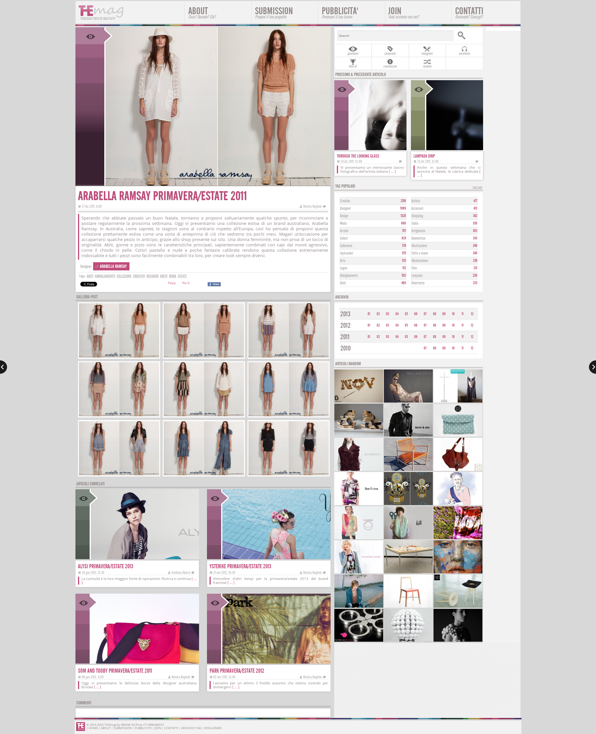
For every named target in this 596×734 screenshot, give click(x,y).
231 (475, 268)
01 (369, 314)
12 (472, 314)
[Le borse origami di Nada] (457, 470)
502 (404, 275)
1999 (403, 208)
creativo (139, 276)
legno (343, 268)
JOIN (403, 12)
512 (404, 268)
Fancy (172, 284)
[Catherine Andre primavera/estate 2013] (358, 573)
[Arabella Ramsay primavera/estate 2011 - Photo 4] (119, 416)
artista (415, 201)
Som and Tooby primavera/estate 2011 (115, 670)
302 (475, 231)
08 (434, 314)
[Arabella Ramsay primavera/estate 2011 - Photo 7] (119, 475)
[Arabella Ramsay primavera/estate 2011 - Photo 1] (119, 357)
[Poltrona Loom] (408, 470)
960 (403, 223)
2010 (345, 348)
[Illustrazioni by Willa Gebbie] (457, 505)
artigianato (418, 230)
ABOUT (202, 12)
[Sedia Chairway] (408, 607)
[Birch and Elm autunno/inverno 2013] (408, 436)
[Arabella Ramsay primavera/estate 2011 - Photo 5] (204, 416)
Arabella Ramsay (113, 266)
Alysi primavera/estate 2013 (105, 566)
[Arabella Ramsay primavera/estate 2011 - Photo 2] (204, 357)
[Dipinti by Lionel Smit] (457, 573)
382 (475, 216)
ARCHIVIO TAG (191, 728)
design (344, 216)
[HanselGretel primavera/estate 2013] (358, 539)
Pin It (185, 284)
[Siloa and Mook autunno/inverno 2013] (358, 470)
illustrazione (419, 245)
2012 (345, 325)
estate (182, 276)
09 (444, 314)
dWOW (126, 725)
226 (475, 275)
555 (404, 253)
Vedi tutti (477, 187)
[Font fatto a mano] (358, 402)
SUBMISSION (274, 12)
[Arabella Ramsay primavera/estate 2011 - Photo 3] (288, 357)
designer (152, 276)
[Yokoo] (408, 539)
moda (172, 276)
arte (342, 260)
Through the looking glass (358, 156)
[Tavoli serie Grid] (408, 573)
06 (415, 314)
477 (475, 201)
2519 (403, 201)
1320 (403, 216)
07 (425, 314)
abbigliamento (105, 276)
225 (475, 283)
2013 (345, 314)
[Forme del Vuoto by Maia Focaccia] (457, 641)
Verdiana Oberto (180, 572)
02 (378, 314)
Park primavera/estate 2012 (237, 670)
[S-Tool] (457, 607)
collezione (124, 276)
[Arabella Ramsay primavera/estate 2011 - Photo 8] (204, 475)
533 (404, 260)
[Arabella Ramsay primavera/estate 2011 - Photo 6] (288, 416)
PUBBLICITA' (340, 12)
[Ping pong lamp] (408, 641)
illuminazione (419, 260)
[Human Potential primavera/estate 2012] (358, 505)
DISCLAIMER (212, 728)
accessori (417, 208)
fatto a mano (419, 253)
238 (475, 260)
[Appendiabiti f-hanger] (457, 402)
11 (463, 314)
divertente (417, 283)
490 (403, 283)
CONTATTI (469, 12)
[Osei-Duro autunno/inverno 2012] (358, 607)
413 (475, 208)
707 (404, 231)
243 (475, 238)
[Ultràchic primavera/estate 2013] (457, 539)
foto (414, 268)
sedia (414, 223)
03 (387, 314)
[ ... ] (230, 582)
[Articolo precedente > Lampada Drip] (3, 367)
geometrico (418, 238)
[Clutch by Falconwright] (457, 436)
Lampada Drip (424, 156)
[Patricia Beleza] (358, 641)
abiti (90, 276)
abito (163, 276)
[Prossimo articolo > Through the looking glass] (592, 367)
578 (404, 246)
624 (404, 238)
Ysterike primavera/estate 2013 (240, 566)
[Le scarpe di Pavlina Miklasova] (358, 436)
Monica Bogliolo (312, 206)
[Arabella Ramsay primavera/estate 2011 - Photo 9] (288, 475)
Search (468, 35)
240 (475, 246)
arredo (344, 230)
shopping (417, 216)
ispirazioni (346, 253)
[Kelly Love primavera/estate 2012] (408, 402)
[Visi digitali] (408, 505)
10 (453, 314)
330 (475, 223)
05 (406, 314)
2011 (345, 337)
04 (397, 314)
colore (344, 238)
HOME (93, 728)
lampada (417, 275)
